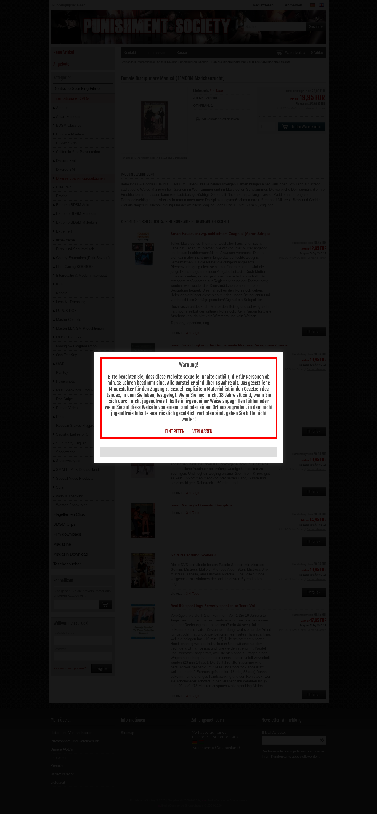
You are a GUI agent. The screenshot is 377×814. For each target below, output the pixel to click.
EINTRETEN (175, 431)
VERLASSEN (202, 431)
